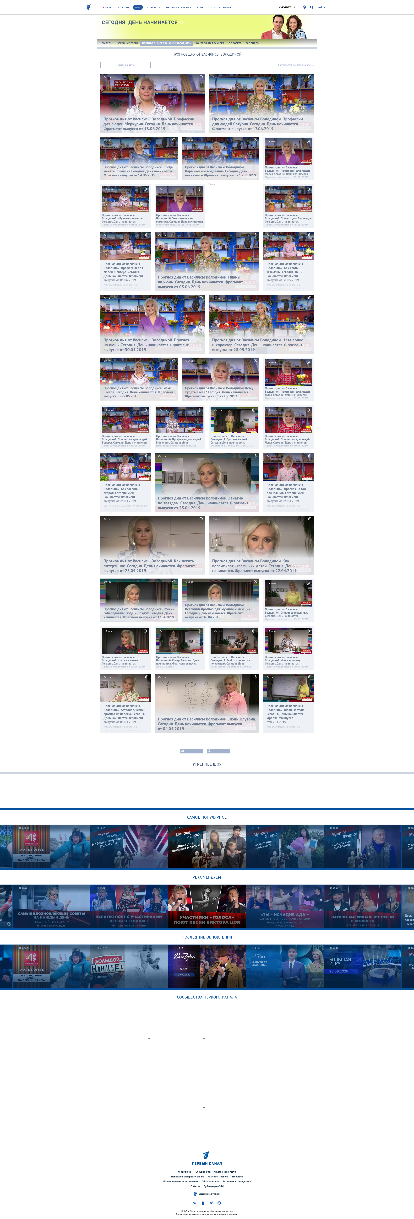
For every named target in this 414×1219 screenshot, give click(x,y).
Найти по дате (125, 64)
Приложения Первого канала (187, 1176)
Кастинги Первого (218, 1176)
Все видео (237, 1176)
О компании (185, 1171)
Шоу (138, 7)
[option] (51, 846)
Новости (123, 7)
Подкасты (153, 7)
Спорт (201, 7)
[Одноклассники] (218, 751)
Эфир (108, 7)
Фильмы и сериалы (178, 7)
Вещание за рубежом (209, 1193)
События (195, 1186)
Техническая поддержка (237, 1181)
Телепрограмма (221, 7)
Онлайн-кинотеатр (225, 1171)
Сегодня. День (140, 22)
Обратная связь (211, 1181)
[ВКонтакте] (191, 751)
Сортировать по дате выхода (294, 64)
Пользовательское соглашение (180, 1181)
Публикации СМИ (214, 1186)
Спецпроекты (203, 1171)
